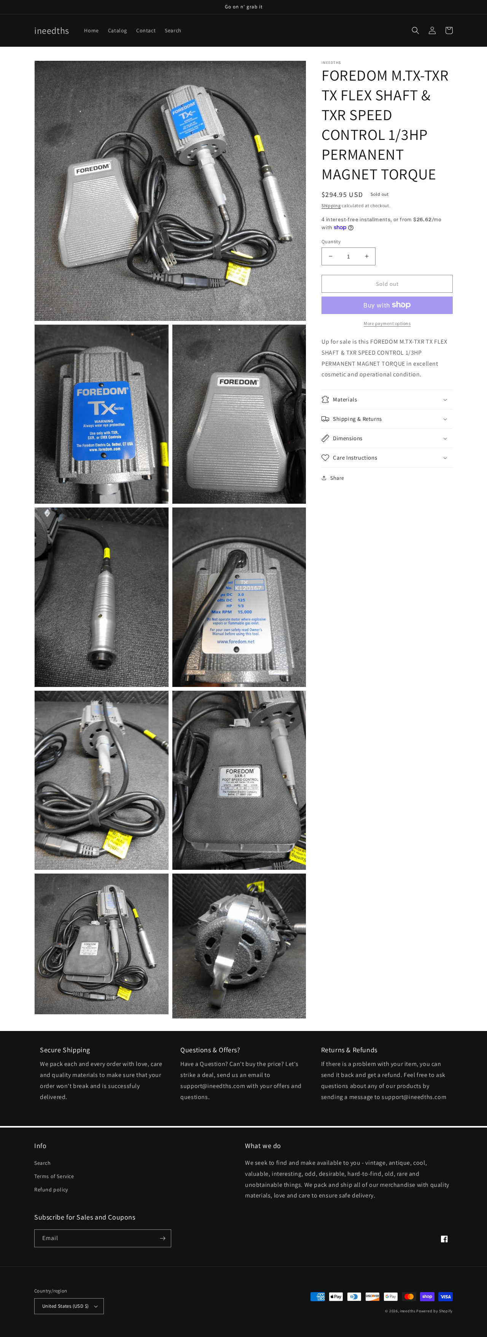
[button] (415, 30)
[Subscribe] (162, 1238)
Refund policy (51, 1189)
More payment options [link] (387, 323)
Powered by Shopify (434, 1310)
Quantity (331, 241)
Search (42, 1162)
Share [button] (337, 477)
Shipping (331, 205)
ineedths (407, 1310)
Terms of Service (54, 1176)
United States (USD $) (65, 1306)
